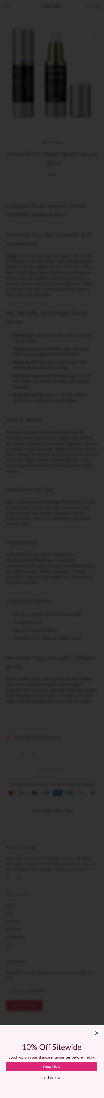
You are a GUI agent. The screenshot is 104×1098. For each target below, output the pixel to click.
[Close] (96, 1033)
